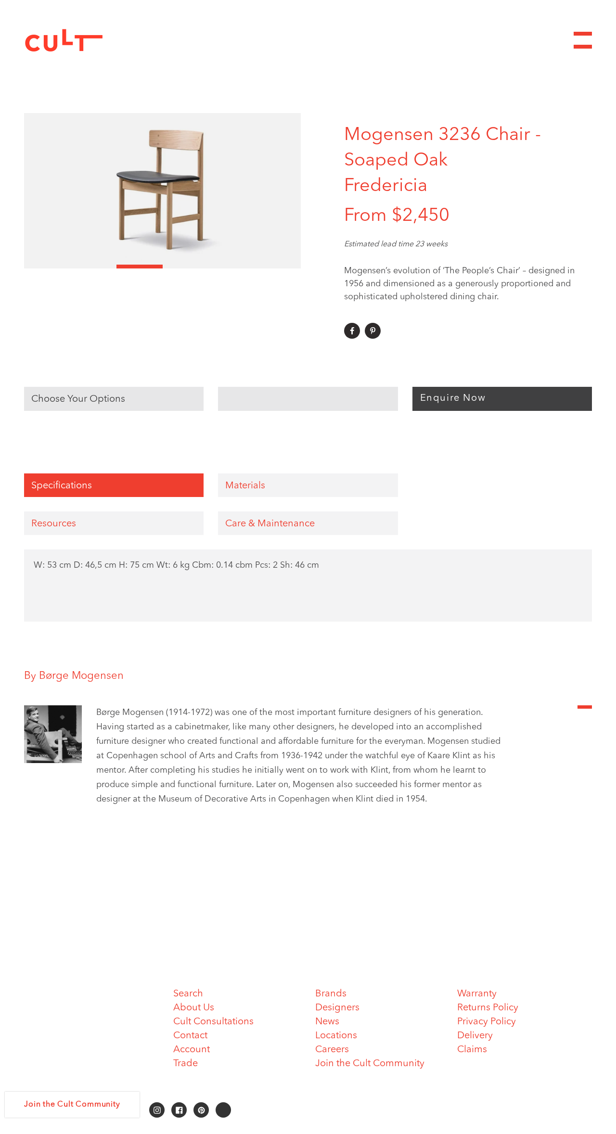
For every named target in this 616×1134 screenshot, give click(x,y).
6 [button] (278, 266)
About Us (193, 1008)
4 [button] (186, 266)
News (327, 1022)
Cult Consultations (213, 1022)
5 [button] (231, 266)
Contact (190, 1036)
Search (188, 994)
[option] (162, 190)
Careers (332, 1050)
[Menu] (583, 40)
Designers (337, 1008)
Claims (472, 1050)
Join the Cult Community (369, 1064)
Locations (336, 1036)
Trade (185, 1064)
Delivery (475, 1036)
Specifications (61, 486)
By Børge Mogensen (74, 676)
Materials (245, 486)
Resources (53, 524)
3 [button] (139, 266)
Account (191, 1050)
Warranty (477, 994)
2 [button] (93, 266)
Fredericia (385, 186)
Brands (330, 994)
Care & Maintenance (270, 524)
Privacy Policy (486, 1022)
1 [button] (47, 266)
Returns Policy (487, 1008)
